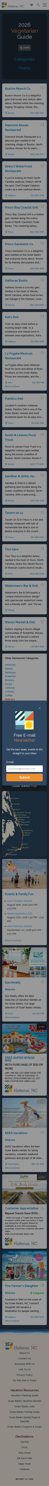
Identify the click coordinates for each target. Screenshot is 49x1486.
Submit (24, 777)
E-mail (10, 762)
